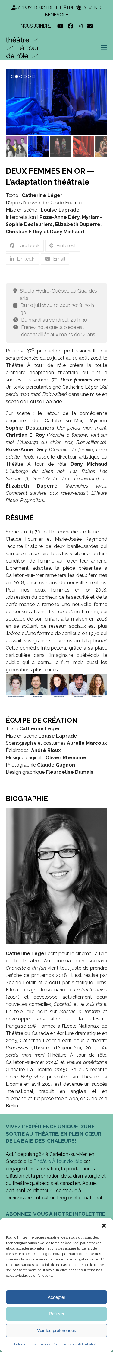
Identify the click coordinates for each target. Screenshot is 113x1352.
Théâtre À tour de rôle (57, 1161)
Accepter (56, 1297)
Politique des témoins (32, 1344)
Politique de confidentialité (74, 1344)
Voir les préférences (56, 1330)
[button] (104, 1226)
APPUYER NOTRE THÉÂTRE (46, 7)
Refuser (56, 1313)
